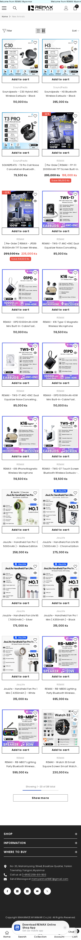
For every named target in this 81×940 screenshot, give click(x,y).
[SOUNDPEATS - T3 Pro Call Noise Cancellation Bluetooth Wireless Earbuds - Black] (20, 130)
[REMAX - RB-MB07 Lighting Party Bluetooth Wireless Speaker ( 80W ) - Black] (20, 727)
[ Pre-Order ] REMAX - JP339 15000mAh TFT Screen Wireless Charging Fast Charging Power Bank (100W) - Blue (20, 246)
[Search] (15, 8)
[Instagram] (17, 891)
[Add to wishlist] (35, 42)
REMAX (60, 160)
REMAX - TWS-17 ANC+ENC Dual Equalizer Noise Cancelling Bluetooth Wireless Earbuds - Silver (20, 398)
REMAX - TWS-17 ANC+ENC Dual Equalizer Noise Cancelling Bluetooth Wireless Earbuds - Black (60, 246)
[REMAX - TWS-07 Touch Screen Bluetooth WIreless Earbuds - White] (60, 434)
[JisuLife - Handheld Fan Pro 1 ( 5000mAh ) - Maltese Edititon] (20, 507)
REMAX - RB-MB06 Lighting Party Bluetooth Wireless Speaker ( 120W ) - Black (60, 691)
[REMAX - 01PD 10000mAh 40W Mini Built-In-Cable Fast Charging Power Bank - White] (20, 287)
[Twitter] (47, 891)
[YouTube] (37, 891)
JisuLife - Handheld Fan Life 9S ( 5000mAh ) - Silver (20, 617)
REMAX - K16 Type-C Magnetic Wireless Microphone (60, 324)
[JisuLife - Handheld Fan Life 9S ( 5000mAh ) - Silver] (20, 581)
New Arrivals (18, 16)
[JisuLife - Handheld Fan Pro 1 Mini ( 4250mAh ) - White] (20, 654)
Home (5, 16)
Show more (40, 798)
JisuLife (20, 537)
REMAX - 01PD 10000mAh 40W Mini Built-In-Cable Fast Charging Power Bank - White (20, 324)
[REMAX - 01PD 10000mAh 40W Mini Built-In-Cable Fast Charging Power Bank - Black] (60, 360)
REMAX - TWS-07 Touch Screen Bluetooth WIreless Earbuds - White (60, 471)
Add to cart (20, 79)
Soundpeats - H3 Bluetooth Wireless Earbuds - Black (60, 93)
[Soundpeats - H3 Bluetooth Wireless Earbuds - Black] (60, 57)
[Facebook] (7, 891)
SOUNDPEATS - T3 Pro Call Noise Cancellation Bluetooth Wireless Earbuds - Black (20, 167)
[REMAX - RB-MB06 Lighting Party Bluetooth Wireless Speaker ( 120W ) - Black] (60, 654)
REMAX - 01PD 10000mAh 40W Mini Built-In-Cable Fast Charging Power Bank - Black (60, 398)
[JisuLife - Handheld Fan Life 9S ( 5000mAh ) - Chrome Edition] (60, 507)
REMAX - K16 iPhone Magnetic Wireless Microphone (20, 470)
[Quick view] (35, 49)
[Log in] (66, 8)
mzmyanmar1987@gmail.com (49, 879)
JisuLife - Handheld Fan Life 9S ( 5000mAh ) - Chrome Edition (60, 544)
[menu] (4, 8)
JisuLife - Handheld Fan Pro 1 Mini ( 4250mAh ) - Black (60, 617)
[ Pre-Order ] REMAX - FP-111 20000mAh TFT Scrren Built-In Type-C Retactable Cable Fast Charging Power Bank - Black (61, 167)
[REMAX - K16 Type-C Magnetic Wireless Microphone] (60, 287)
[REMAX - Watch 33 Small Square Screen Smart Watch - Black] (60, 727)
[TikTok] (27, 891)
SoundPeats (20, 87)
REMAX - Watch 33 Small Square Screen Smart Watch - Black (61, 764)
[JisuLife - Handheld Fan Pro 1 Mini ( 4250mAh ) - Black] (60, 581)
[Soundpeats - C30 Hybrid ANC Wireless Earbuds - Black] (20, 57)
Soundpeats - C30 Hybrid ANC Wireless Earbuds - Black (20, 93)
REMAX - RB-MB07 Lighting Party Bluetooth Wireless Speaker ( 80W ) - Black (20, 764)
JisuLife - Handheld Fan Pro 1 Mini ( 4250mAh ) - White (20, 691)
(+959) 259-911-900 (34, 874)
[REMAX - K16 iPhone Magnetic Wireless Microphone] (20, 434)
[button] (38, 30)
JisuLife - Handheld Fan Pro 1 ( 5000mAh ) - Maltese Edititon (20, 544)
